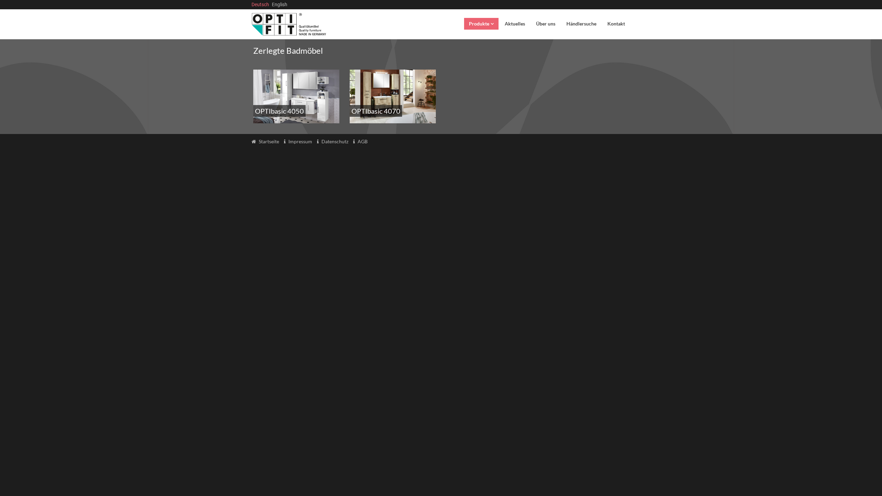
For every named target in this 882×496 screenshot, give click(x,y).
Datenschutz (334, 141)
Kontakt (616, 24)
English (279, 4)
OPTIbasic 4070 (375, 111)
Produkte (479, 24)
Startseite (269, 141)
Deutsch (260, 4)
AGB (363, 141)
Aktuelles (515, 24)
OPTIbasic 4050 (279, 111)
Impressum (300, 141)
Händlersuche (581, 24)
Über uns (545, 24)
